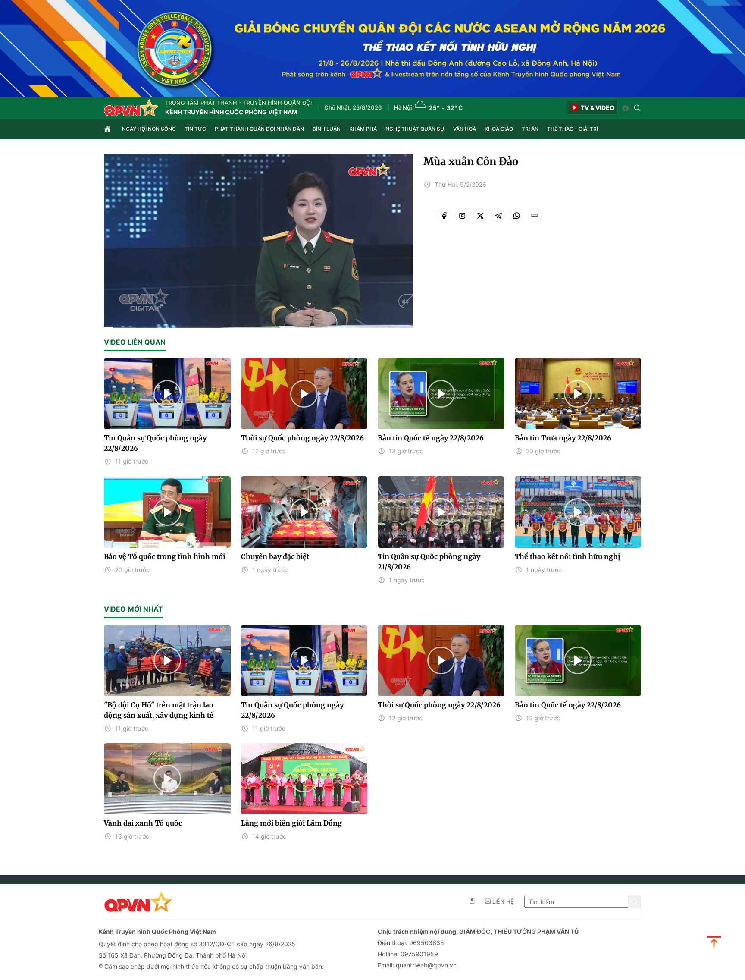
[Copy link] (534, 215)
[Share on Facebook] (444, 215)
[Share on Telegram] (498, 215)
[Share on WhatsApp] (516, 215)
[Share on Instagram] (462, 215)
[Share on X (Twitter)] (480, 215)
